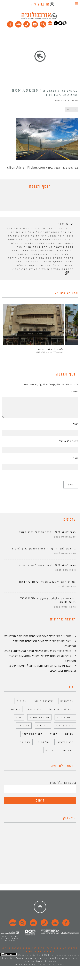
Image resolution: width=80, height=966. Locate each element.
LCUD (45, 955)
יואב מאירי (59, 352)
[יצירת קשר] (27, 23)
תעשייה (68, 750)
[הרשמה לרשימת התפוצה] (35, 23)
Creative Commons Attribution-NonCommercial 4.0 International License (40, 960)
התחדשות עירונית (61, 709)
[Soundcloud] (18, 23)
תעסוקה (25, 742)
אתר (75, 458)
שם (75, 424)
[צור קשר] (43, 925)
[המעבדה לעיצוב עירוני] (50, 24)
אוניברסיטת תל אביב (40, 951)
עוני (19, 717)
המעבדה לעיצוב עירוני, (61, 947)
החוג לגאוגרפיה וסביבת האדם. (23, 947)
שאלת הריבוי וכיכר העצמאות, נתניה (28, 651)
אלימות (22, 701)
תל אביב (43, 742)
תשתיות (51, 750)
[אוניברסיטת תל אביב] (60, 24)
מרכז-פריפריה (39, 717)
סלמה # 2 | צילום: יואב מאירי (49, 349)
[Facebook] (10, 23)
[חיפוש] (43, 23)
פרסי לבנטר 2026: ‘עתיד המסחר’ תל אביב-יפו (47, 565)
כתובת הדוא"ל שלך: (63, 782)
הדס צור (74, 100)
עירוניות (43, 725)
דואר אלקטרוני (68, 441)
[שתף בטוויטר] (36, 200)
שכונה (69, 733)
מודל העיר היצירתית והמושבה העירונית (29, 636)
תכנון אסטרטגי (33, 733)
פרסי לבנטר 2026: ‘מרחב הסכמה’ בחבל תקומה (47, 532)
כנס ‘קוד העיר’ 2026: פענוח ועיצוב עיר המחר (47, 582)
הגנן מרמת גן (62, 665)
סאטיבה (66, 656)
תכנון (54, 733)
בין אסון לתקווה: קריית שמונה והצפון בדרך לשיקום (44, 548)
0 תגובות (71, 109)
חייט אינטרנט (25, 964)
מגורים (16, 709)
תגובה (74, 391)
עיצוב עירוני (65, 725)
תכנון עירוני (65, 742)
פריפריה (23, 725)
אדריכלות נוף (43, 701)
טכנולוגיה (35, 709)
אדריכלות (67, 701)
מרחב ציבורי (65, 717)
